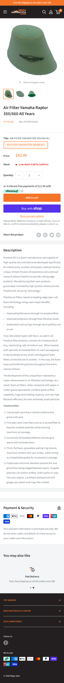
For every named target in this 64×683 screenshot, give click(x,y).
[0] (58, 12)
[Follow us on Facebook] (5, 642)
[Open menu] (5, 11)
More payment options (32, 216)
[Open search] (44, 12)
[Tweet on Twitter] (51, 234)
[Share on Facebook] (38, 234)
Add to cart (32, 198)
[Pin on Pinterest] (45, 234)
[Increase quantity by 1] (38, 175)
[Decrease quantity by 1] (19, 175)
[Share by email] (58, 234)
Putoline (8, 122)
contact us (52, 224)
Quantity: (8, 175)
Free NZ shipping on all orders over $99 (32, 2)
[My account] (51, 12)
